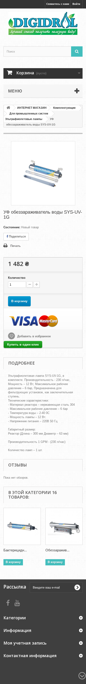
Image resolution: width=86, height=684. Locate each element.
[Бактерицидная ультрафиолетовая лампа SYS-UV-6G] (22, 526)
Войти (76, 4)
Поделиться (17, 236)
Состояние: (11, 227)
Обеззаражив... (57, 550)
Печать (15, 246)
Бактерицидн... (15, 550)
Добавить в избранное (33, 336)
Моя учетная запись (25, 643)
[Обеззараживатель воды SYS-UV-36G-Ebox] (64, 526)
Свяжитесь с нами (57, 4)
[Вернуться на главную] (8, 108)
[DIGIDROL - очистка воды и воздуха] (43, 23)
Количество (16, 277)
